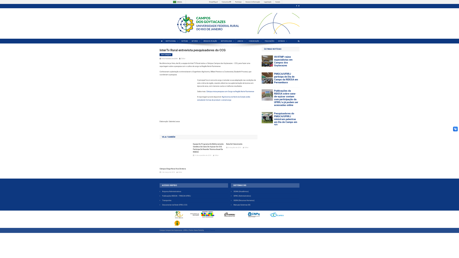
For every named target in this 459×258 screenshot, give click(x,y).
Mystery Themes (209, 230)
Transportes (166, 200)
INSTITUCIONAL (171, 41)
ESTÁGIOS (281, 41)
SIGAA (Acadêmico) (241, 191)
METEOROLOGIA (226, 41)
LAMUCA (240, 41)
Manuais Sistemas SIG (242, 205)
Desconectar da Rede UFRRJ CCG (174, 205)
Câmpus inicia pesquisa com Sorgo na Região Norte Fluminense (230, 91)
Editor (183, 58)
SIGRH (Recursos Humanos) (244, 200)
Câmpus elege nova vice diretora (173, 169)
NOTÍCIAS (184, 41)
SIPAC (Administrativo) (242, 196)
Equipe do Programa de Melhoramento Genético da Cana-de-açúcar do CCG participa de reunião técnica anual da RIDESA (208, 148)
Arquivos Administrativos (171, 191)
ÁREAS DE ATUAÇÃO (210, 41)
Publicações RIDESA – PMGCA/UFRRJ (176, 196)
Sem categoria (166, 54)
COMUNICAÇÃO (254, 41)
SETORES (195, 41)
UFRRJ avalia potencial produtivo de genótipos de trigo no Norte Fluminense (286, 67)
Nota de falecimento (234, 144)
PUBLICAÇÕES (269, 41)
